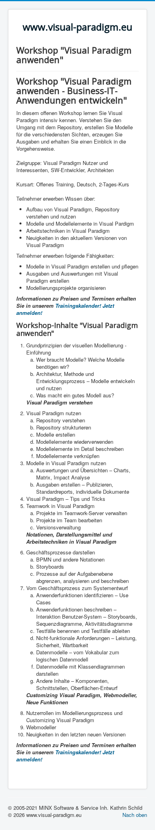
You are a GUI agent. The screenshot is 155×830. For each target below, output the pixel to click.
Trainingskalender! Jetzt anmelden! (65, 309)
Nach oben (134, 814)
